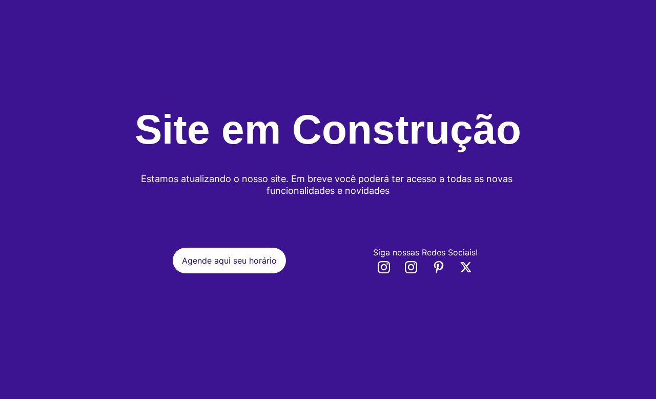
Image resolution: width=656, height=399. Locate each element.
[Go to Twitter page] (466, 267)
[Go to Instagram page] (389, 267)
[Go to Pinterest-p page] (444, 267)
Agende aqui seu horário (229, 260)
